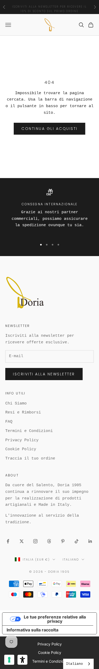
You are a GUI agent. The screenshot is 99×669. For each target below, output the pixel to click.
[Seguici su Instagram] (35, 541)
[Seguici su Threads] (49, 541)
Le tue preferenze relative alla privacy (55, 619)
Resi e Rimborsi (23, 412)
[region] (49, 212)
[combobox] (78, 664)
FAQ (8, 422)
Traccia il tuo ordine (30, 458)
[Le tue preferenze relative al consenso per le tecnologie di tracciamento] (9, 660)
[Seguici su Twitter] (21, 541)
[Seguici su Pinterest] (62, 541)
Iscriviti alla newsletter (44, 374)
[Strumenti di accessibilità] (22, 660)
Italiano (71, 559)
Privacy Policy (22, 440)
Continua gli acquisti (49, 128)
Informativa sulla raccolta (32, 629)
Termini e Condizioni (29, 431)
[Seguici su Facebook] (8, 541)
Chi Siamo (16, 403)
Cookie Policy (20, 449)
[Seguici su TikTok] (76, 541)
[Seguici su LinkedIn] (90, 541)
